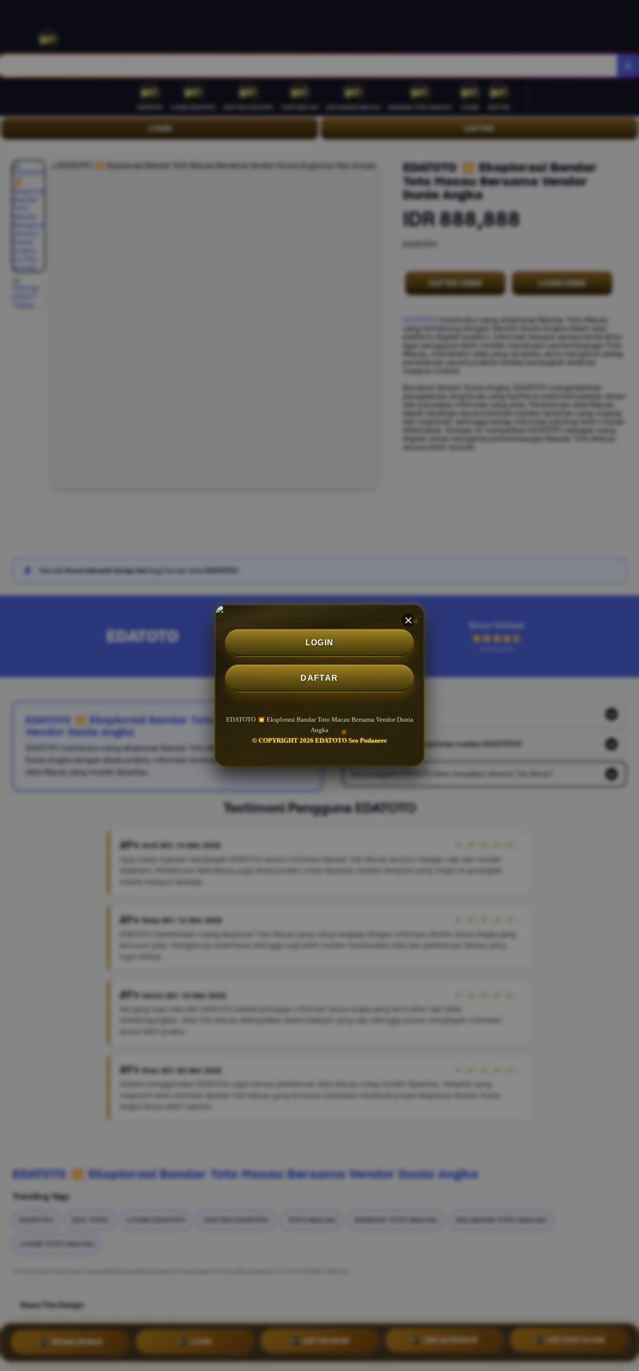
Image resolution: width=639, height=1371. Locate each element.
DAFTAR (319, 678)
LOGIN (320, 642)
